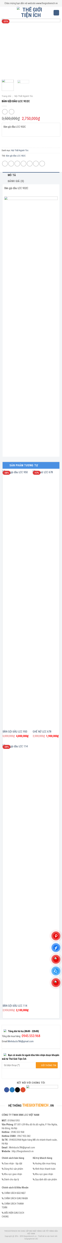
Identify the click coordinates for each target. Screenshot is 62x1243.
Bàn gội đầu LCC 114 (15, 1005)
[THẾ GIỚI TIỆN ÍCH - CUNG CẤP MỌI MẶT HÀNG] (31, 13)
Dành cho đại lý (11, 1179)
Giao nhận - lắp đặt (13, 1163)
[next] (55, 48)
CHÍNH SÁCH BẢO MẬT (15, 1193)
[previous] (7, 48)
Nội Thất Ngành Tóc (23, 96)
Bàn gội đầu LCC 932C (16, 155)
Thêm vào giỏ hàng (31, 142)
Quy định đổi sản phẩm (46, 1179)
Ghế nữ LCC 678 (42, 731)
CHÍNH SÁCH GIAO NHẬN (16, 1198)
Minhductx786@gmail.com (21, 1041)
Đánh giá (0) (16, 181)
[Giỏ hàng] (56, 13)
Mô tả (12, 175)
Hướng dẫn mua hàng (45, 1163)
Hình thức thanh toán (45, 1168)
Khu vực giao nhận (13, 1174)
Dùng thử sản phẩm (13, 1168)
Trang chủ (6, 96)
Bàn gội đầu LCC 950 (15, 731)
